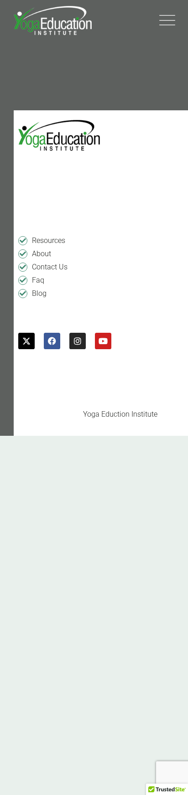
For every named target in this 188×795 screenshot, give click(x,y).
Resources (48, 240)
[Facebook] (52, 341)
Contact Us (50, 267)
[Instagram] (77, 341)
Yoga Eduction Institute (120, 414)
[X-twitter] (26, 341)
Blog (39, 293)
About (41, 253)
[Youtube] (103, 341)
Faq (38, 280)
